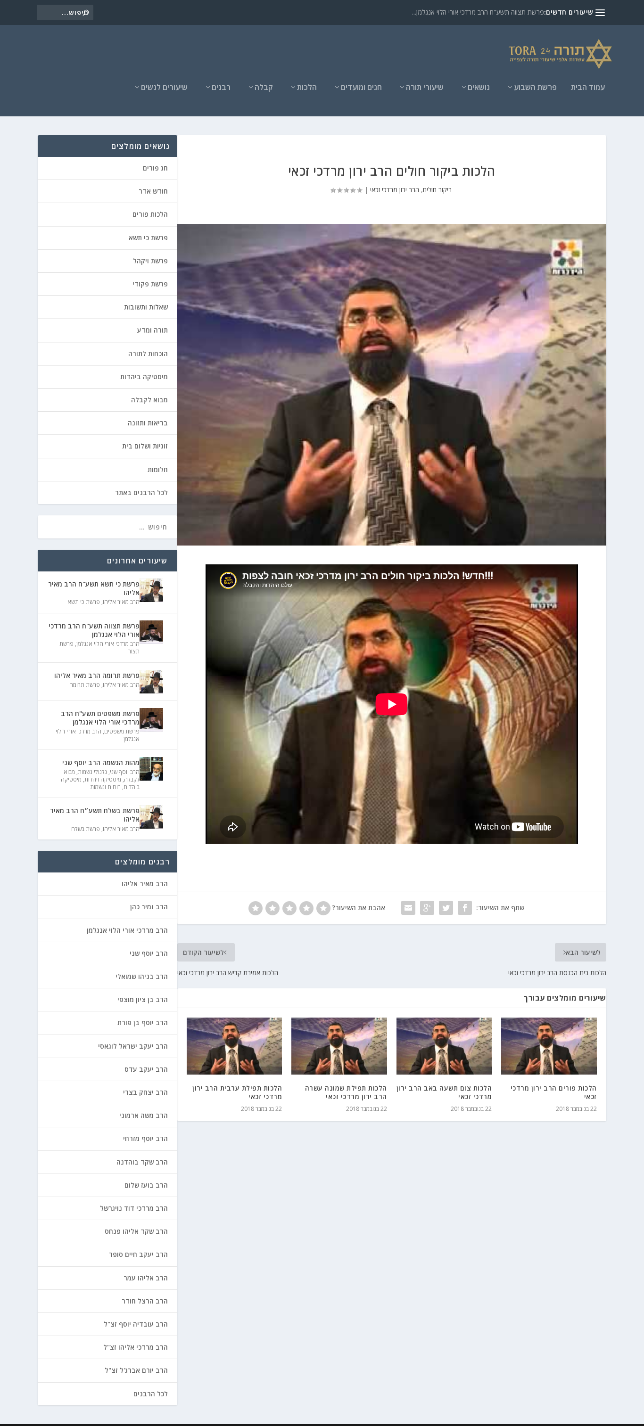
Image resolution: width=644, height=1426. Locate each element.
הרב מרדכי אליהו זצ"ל (135, 1347)
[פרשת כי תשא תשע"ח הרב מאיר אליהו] (151, 590)
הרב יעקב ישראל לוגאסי (133, 1046)
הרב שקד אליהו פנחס (136, 1231)
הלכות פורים (150, 214)
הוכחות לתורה (148, 353)
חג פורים (155, 167)
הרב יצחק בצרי (145, 1092)
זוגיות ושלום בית (145, 445)
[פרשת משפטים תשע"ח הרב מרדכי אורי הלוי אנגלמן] (151, 720)
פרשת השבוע (535, 87)
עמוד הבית (588, 87)
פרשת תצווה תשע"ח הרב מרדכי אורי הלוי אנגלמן (94, 630)
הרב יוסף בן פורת (142, 1022)
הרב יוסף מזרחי (145, 1138)
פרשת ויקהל (150, 260)
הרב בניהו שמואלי (142, 976)
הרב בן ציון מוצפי (142, 999)
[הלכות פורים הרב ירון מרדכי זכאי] (549, 1046)
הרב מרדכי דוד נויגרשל (134, 1208)
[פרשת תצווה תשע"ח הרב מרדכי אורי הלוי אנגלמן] (151, 632)
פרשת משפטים (122, 731)
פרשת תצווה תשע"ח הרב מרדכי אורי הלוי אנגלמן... (478, 12)
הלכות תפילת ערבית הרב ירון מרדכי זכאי (237, 1092)
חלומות (158, 469)
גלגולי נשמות (92, 772)
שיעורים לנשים (164, 87)
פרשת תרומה (84, 685)
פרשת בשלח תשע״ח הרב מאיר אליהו (94, 814)
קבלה (264, 87)
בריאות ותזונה (148, 422)
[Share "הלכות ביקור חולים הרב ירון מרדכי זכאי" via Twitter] (446, 907)
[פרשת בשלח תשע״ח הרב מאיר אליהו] (151, 817)
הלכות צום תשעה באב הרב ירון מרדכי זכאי (444, 1092)
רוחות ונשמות (105, 787)
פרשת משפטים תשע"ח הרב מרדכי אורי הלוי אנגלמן (100, 717)
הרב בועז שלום (146, 1185)
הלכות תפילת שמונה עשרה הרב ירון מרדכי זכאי (346, 1092)
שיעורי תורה (425, 87)
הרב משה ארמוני (143, 1115)
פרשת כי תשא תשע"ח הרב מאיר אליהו (93, 588)
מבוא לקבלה (149, 399)
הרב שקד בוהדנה (142, 1161)
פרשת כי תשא (148, 237)
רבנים (221, 87)
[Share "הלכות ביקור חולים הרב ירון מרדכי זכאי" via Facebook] (464, 907)
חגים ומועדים (361, 87)
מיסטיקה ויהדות (102, 779)
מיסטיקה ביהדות (144, 376)
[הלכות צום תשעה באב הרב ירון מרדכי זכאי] (444, 1046)
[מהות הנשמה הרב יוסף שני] (151, 769)
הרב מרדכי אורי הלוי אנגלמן (108, 644)
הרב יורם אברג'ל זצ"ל (136, 1370)
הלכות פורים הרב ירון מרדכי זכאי (554, 1092)
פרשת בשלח (85, 829)
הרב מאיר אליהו (121, 602)
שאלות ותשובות (146, 306)
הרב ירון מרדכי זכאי (394, 189)
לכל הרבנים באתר (141, 492)
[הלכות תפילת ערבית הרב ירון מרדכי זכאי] (234, 1046)
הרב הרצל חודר (145, 1300)
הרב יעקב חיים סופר (138, 1254)
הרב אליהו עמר (146, 1277)
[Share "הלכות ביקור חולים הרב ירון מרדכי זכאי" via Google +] (427, 907)
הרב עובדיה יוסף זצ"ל (136, 1324)
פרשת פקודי (150, 283)
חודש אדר (153, 191)
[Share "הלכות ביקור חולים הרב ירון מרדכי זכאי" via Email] (408, 907)
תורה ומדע (152, 330)
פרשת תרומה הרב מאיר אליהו (97, 675)
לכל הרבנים (150, 1393)
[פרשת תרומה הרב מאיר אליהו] (151, 681)
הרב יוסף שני (125, 772)
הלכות (307, 87)
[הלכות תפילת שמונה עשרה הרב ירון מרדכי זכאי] (339, 1046)
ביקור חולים (437, 189)
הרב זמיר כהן (149, 906)
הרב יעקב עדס (146, 1069)
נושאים (479, 87)
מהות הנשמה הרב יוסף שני (101, 762)
